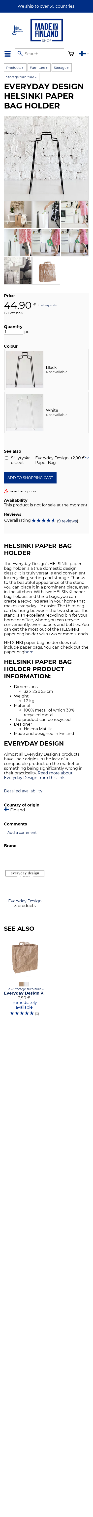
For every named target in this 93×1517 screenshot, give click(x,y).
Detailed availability (23, 791)
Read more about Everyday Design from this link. (38, 775)
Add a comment (22, 832)
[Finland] (84, 54)
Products (15, 68)
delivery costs (48, 305)
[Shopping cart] (71, 54)
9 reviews (67, 521)
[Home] (46, 42)
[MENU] (7, 54)
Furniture (38, 68)
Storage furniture (21, 77)
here (28, 652)
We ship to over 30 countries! (46, 6)
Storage (61, 68)
